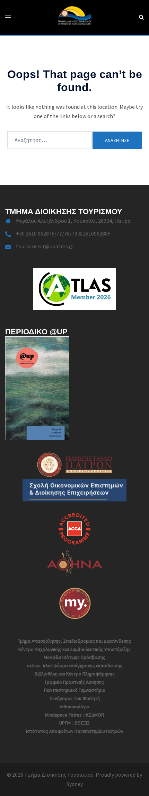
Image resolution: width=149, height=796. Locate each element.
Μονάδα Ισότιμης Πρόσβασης (74, 657)
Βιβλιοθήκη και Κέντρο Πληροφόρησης (75, 674)
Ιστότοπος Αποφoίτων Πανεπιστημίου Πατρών (74, 731)
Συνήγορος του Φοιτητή (75, 698)
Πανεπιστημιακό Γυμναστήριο (74, 690)
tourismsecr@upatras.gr (45, 246)
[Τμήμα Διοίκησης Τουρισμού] (74, 16)
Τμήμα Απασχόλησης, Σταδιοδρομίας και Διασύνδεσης (74, 641)
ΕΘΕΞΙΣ (82, 723)
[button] (141, 17)
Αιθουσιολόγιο (74, 706)
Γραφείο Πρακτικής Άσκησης (74, 682)
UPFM (65, 723)
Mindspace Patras (63, 715)
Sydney (75, 783)
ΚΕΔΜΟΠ (95, 715)
